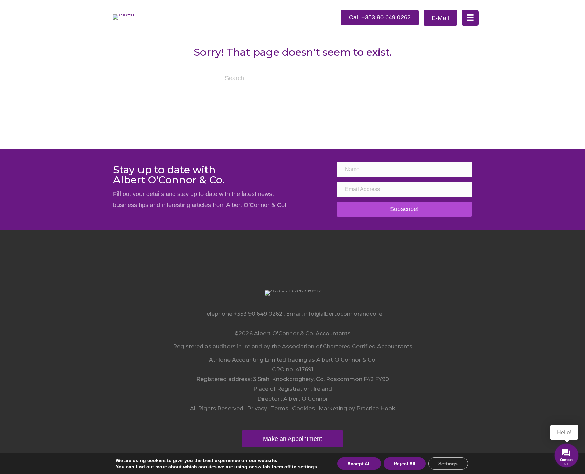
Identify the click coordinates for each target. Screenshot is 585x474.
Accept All (359, 463)
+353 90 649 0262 (258, 314)
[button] (380, 17)
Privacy (257, 408)
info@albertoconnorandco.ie (343, 314)
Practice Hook (375, 408)
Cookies (303, 408)
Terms (279, 408)
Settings (448, 463)
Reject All (404, 463)
